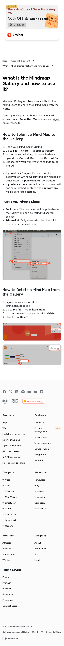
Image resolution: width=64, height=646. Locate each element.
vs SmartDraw (9, 503)
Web (4, 428)
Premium (6, 583)
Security (38, 460)
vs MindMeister (10, 497)
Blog (36, 485)
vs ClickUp (7, 526)
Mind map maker (10, 451)
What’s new (40, 548)
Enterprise (7, 594)
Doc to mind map (11, 440)
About (37, 543)
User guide (40, 497)
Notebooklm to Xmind (13, 463)
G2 (36, 554)
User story (39, 503)
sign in (56, 119)
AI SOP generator (11, 457)
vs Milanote (8, 491)
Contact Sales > (10, 606)
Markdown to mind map (14, 434)
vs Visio (6, 480)
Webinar (6, 560)
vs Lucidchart (9, 520)
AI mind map (40, 437)
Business (6, 588)
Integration (40, 454)
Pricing (5, 577)
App (4, 422)
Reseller (6, 548)
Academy (39, 491)
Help (4, 61)
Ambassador (8, 554)
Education (7, 600)
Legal (37, 560)
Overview (39, 422)
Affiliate (6, 543)
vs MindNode (9, 514)
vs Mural (6, 508)
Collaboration (41, 449)
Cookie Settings (53, 632)
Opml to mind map (11, 445)
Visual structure (42, 443)
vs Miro (6, 485)
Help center (40, 508)
